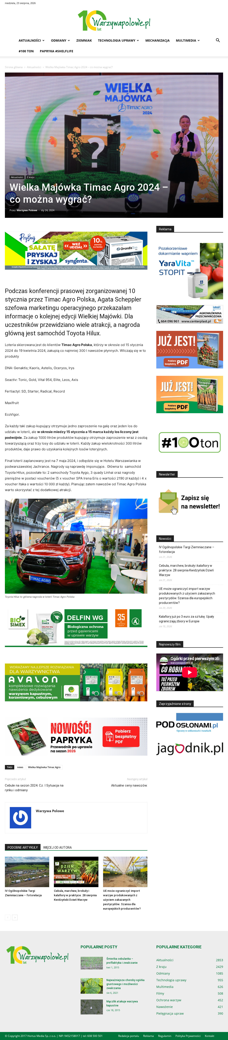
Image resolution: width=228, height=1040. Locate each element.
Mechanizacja (157, 40)
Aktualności (30, 40)
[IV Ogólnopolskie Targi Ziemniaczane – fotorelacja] (27, 872)
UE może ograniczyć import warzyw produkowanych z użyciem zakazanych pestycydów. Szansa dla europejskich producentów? (122, 899)
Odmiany (58, 40)
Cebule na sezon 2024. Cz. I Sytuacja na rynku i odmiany (34, 787)
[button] (217, 41)
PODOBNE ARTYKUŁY (23, 847)
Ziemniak (84, 40)
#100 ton (26, 51)
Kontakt (209, 1036)
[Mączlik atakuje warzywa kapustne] (92, 1007)
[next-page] (15, 917)
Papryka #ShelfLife (56, 51)
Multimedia (186, 40)
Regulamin (164, 1036)
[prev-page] (7, 917)
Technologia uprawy (116, 40)
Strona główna (14, 67)
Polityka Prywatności (188, 1036)
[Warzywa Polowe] (114, 21)
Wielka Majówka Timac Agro (44, 767)
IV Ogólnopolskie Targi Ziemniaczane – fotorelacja (186, 549)
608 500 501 (95, 1036)
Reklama (148, 1036)
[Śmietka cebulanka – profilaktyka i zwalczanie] (92, 963)
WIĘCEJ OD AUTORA (57, 847)
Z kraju (30, 177)
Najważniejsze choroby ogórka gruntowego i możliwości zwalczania (125, 984)
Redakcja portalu (128, 1036)
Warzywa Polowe (27, 210)
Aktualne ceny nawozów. (129, 785)
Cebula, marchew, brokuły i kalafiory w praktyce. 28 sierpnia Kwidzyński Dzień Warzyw (75, 895)
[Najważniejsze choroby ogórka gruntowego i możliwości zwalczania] (92, 986)
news (20, 767)
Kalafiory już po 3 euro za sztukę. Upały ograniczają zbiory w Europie (186, 619)
